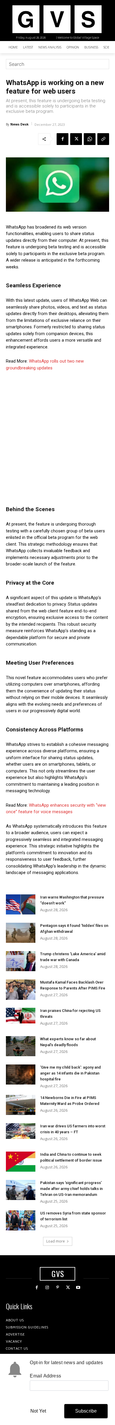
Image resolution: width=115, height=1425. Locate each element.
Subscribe (86, 1410)
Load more (55, 1241)
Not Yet (38, 1410)
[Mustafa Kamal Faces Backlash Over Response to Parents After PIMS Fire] (20, 989)
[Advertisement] (57, 436)
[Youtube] (78, 1287)
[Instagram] (47, 1287)
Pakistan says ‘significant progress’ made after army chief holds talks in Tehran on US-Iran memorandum (71, 1189)
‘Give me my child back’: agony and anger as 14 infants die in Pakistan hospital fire (70, 1073)
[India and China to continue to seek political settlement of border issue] (20, 1162)
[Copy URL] (103, 139)
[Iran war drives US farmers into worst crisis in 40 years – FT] (20, 1131)
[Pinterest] (57, 1287)
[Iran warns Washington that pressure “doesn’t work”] (20, 904)
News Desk (19, 124)
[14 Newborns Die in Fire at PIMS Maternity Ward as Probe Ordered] (20, 1105)
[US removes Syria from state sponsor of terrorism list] (20, 1220)
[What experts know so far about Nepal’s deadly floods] (20, 1046)
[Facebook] (62, 139)
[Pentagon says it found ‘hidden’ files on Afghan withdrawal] (20, 933)
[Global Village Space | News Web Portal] (57, 19)
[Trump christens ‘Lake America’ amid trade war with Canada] (20, 961)
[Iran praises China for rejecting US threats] (20, 1015)
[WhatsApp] (90, 139)
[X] (76, 139)
